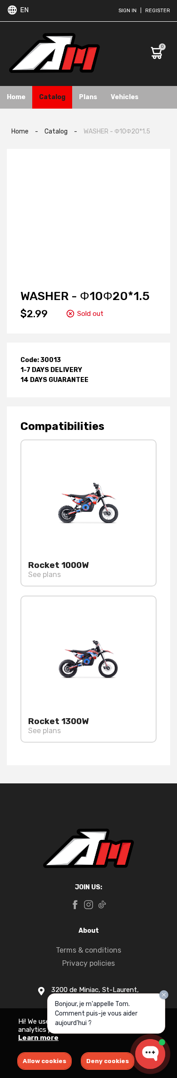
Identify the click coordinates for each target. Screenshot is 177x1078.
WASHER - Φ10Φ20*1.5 (117, 131)
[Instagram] (88, 905)
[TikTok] (102, 905)
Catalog (52, 97)
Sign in (127, 11)
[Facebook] (74, 905)
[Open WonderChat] (150, 1054)
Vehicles (124, 97)
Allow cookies (44, 1061)
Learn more (38, 1038)
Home (16, 97)
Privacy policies (88, 963)
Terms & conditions (88, 950)
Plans (88, 97)
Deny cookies (107, 1061)
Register (157, 11)
